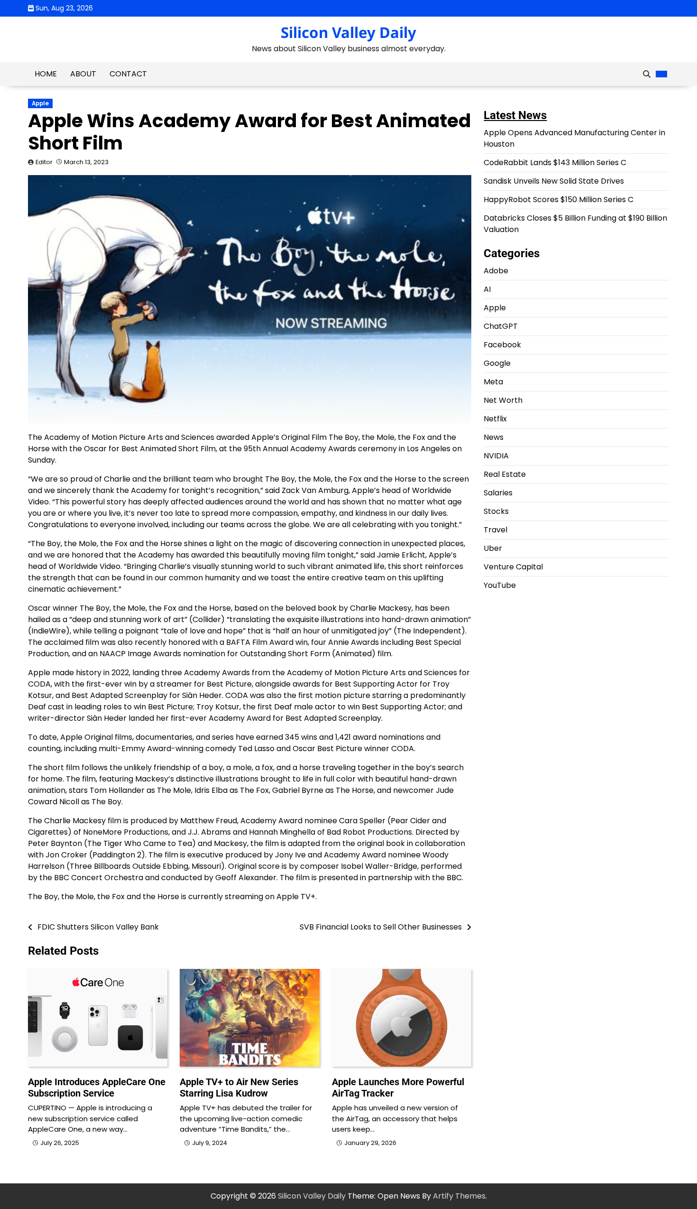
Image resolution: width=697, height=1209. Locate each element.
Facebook (502, 344)
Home (46, 73)
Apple (40, 103)
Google (497, 363)
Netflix (495, 418)
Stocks (496, 511)
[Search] (647, 74)
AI (487, 289)
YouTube (500, 585)
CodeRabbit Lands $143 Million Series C (555, 162)
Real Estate (505, 474)
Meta (493, 381)
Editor (44, 162)
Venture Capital (513, 566)
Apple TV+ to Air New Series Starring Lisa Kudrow (239, 1087)
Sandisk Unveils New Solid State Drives (554, 181)
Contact (128, 73)
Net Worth (503, 400)
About (83, 73)
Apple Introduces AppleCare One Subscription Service (96, 1087)
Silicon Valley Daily (348, 32)
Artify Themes (459, 1195)
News (494, 437)
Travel (495, 529)
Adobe (496, 270)
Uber (493, 548)
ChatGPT (501, 326)
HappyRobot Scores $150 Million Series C (558, 199)
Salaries (498, 492)
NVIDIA (496, 455)
